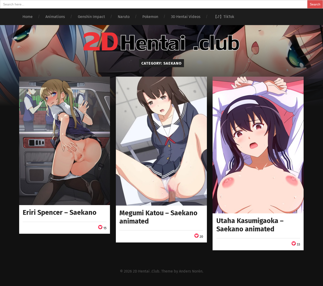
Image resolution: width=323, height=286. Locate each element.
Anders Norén (190, 271)
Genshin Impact (91, 16)
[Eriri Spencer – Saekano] (64, 141)
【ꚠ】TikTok (223, 16)
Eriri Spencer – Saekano (59, 212)
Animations (55, 16)
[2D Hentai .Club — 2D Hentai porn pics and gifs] (161, 41)
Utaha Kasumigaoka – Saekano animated (250, 225)
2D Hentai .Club (146, 271)
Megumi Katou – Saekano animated (158, 217)
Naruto (124, 16)
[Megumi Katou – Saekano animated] (161, 141)
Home (27, 16)
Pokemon (150, 16)
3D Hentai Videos (186, 16)
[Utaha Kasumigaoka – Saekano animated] (258, 145)
